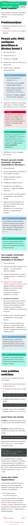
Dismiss (22, 7)
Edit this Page (8, 522)
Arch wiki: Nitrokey (20, 411)
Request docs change (18, 522)
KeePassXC (9, 14)
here (13, 386)
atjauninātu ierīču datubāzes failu (10, 502)
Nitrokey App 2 (7, 31)
